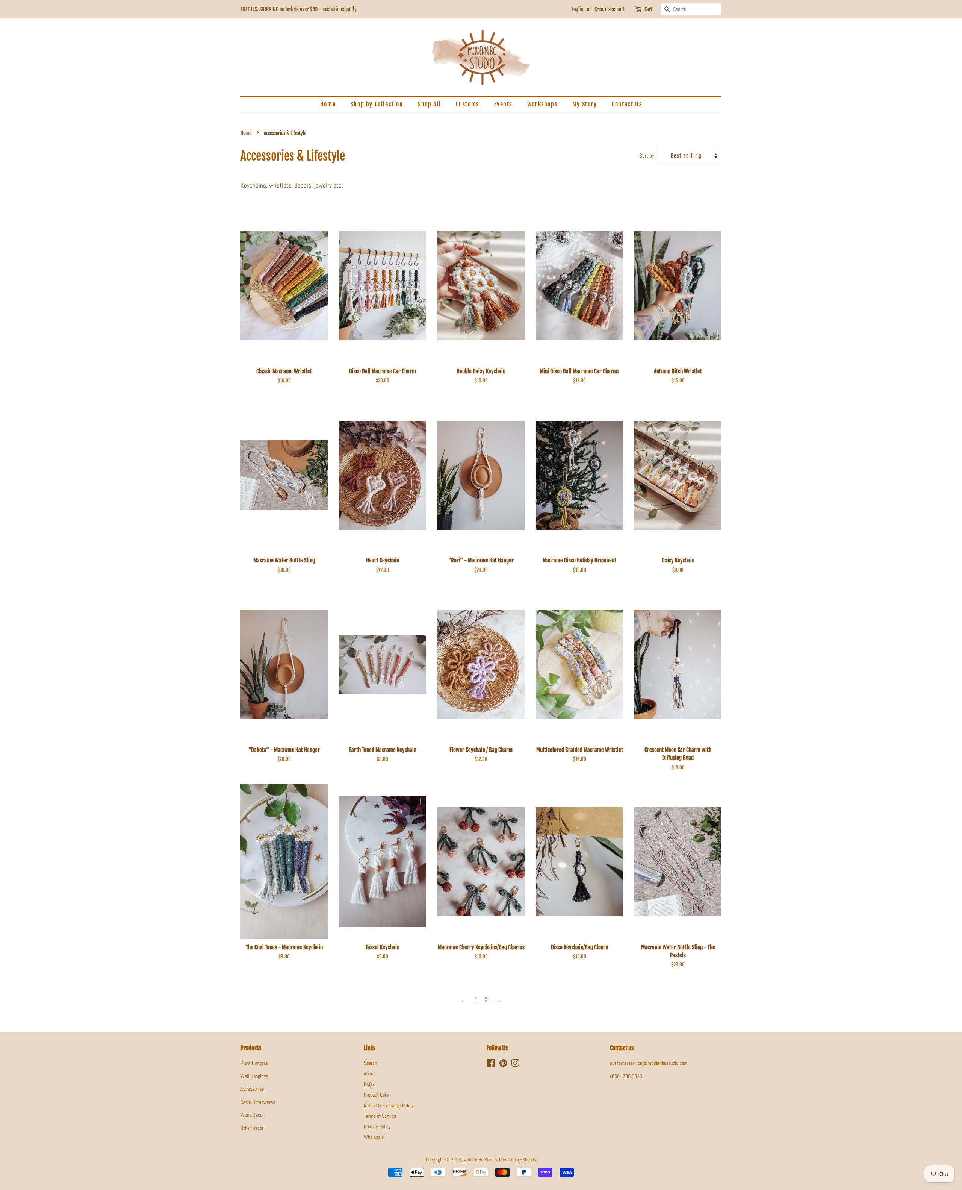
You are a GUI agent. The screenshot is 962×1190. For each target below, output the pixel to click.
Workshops (542, 104)
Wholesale (374, 1137)
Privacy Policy (377, 1126)
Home (328, 104)
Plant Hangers (254, 1063)
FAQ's (369, 1084)
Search (370, 1063)
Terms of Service (380, 1116)
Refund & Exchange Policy (389, 1105)
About (369, 1073)
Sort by (646, 155)
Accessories (252, 1088)
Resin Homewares (257, 1102)
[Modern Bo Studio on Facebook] (491, 1064)
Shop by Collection (377, 104)
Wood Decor (252, 1114)
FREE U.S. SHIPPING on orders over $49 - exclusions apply (298, 9)
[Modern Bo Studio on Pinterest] (503, 1064)
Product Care (376, 1094)
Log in (578, 9)
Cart (648, 9)
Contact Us (627, 104)
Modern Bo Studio (480, 1159)
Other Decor (251, 1128)
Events (503, 104)
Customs (467, 104)
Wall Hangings (254, 1076)
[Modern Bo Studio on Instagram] (515, 1064)
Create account (609, 9)
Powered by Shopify (518, 1159)
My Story (584, 104)
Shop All (429, 104)
